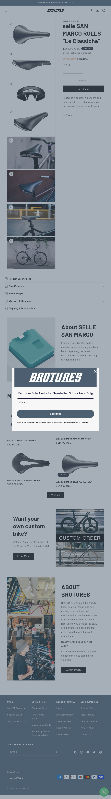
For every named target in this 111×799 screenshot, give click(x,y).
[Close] (95, 371)
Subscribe (55, 414)
